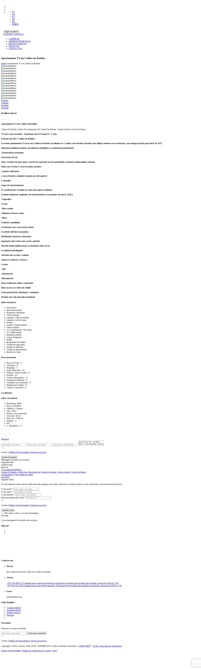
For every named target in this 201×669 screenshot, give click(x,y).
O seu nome (7, 489)
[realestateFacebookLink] (2, 118)
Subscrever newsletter (37, 633)
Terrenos (10, 615)
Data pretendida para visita (13, 497)
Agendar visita (8, 510)
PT (13, 12)
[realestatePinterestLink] (5, 118)
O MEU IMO (84, 646)
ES (13, 17)
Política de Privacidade (11, 651)
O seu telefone (8, 495)
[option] (100, 66)
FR (13, 19)
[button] (100, 101)
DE (13, 22)
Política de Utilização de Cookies (36, 651)
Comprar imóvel (14, 608)
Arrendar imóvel (14, 610)
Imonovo (5, 439)
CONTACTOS (15, 49)
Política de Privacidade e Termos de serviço (27, 452)
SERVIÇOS (14, 46)
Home (3, 63)
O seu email (7, 492)
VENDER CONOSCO (13, 34)
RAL (55, 651)
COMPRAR (14, 39)
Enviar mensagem (9, 457)
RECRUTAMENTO (18, 44)
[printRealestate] (1, 118)
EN (13, 14)
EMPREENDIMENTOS (19, 41)
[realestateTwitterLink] (3, 118)
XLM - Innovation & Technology (107, 646)
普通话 (15, 24)
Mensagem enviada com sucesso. (15, 460)
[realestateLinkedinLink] (4, 118)
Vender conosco (13, 612)
